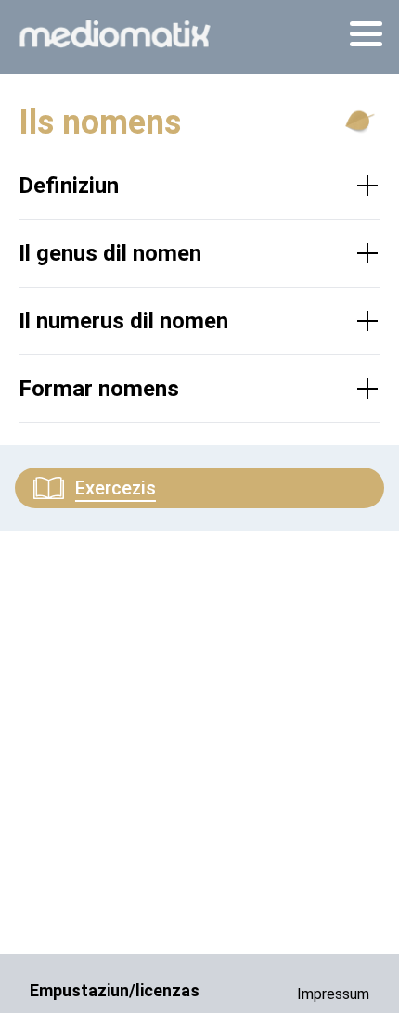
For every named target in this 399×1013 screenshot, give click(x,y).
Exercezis (115, 488)
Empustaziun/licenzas (115, 990)
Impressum (333, 994)
